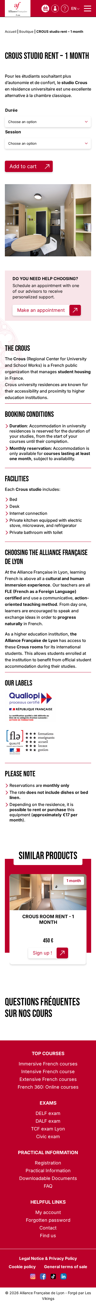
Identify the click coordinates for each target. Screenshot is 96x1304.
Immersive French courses (48, 1063)
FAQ (48, 1186)
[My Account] (55, 8)
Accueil (10, 31)
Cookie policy (22, 1266)
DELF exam (48, 1113)
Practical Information (48, 1152)
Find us (48, 1235)
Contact (48, 1227)
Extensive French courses (48, 1079)
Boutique (26, 31)
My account (48, 1212)
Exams (48, 1103)
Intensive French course (48, 1071)
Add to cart (23, 166)
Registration (48, 1163)
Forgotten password (48, 1220)
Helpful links (48, 1202)
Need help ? (65, 8)
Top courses (48, 1053)
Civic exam (48, 1136)
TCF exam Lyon (48, 1128)
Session (13, 131)
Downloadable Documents (48, 1178)
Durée (11, 110)
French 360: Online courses (48, 1087)
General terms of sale (65, 1266)
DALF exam (48, 1121)
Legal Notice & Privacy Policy (48, 1258)
